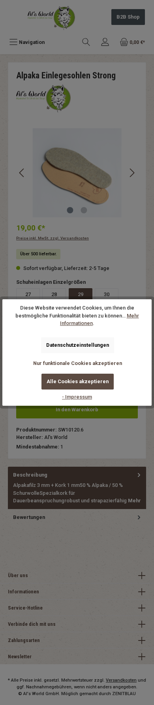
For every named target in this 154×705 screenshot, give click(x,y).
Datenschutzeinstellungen (77, 345)
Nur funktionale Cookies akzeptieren (77, 363)
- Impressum (77, 397)
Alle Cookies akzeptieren (78, 381)
